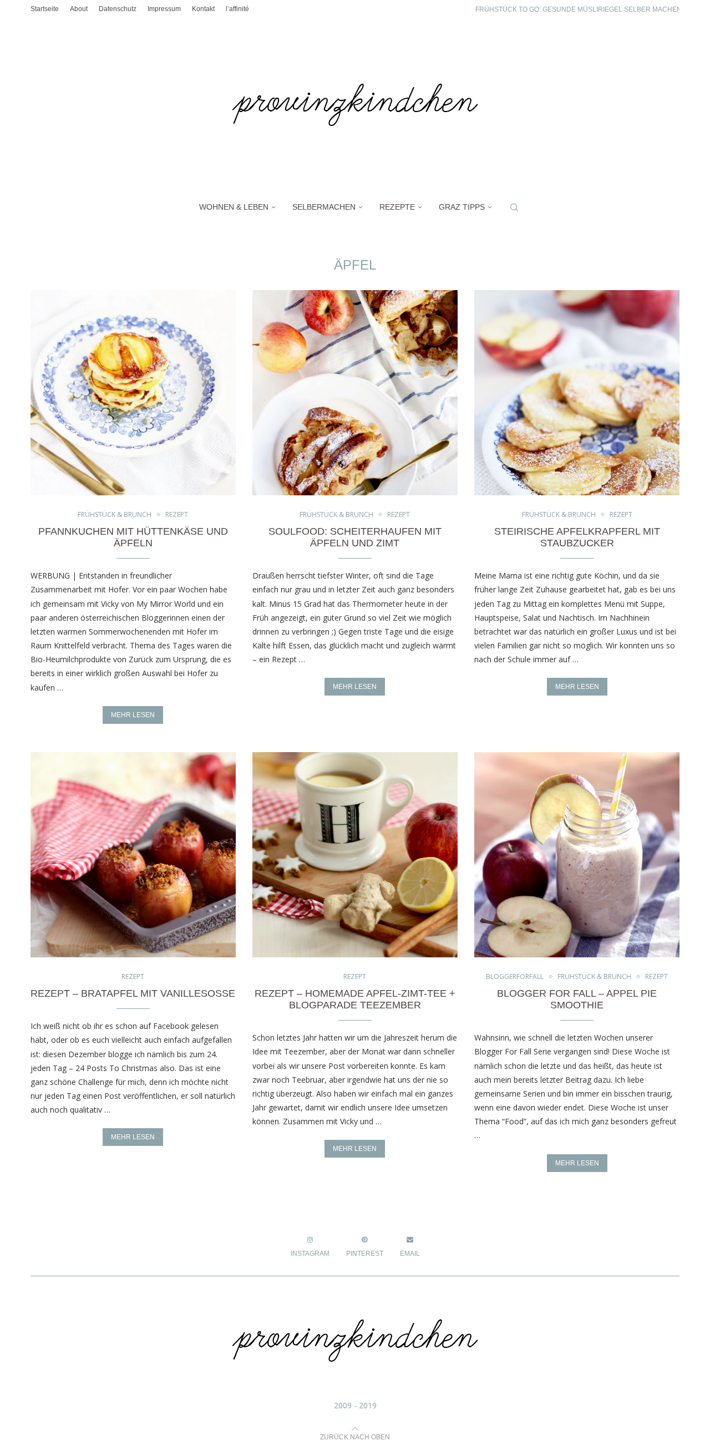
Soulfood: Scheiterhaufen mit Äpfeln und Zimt (355, 537)
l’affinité (237, 9)
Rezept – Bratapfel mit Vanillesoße (133, 993)
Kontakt (203, 9)
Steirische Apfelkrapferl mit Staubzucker (577, 537)
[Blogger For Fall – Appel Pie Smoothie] (576, 854)
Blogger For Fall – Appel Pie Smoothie (577, 999)
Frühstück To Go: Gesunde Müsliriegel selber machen (578, 9)
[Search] (514, 207)
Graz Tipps (462, 206)
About (79, 9)
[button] (455, 9)
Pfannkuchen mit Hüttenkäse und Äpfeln (133, 537)
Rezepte (397, 206)
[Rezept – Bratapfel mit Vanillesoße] (133, 854)
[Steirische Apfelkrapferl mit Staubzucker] (576, 392)
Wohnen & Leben (233, 206)
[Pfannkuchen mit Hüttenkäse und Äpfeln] (133, 392)
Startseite (45, 9)
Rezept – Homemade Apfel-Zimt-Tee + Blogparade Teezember (355, 999)
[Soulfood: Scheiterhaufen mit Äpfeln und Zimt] (355, 392)
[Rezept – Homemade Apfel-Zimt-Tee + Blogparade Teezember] (355, 854)
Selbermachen (324, 206)
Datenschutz (117, 9)
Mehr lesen (133, 715)
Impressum (164, 9)
